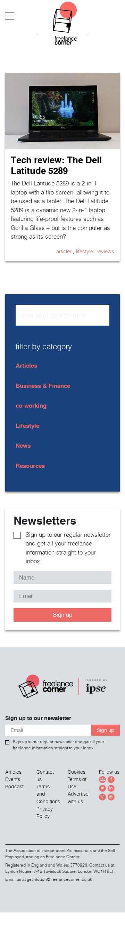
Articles (64, 251)
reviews (105, 251)
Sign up (62, 614)
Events (12, 779)
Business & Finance (43, 385)
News (23, 445)
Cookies (76, 772)
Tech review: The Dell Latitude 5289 (56, 165)
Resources (30, 465)
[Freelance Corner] (62, 27)
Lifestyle (84, 251)
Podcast (14, 786)
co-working (31, 405)
